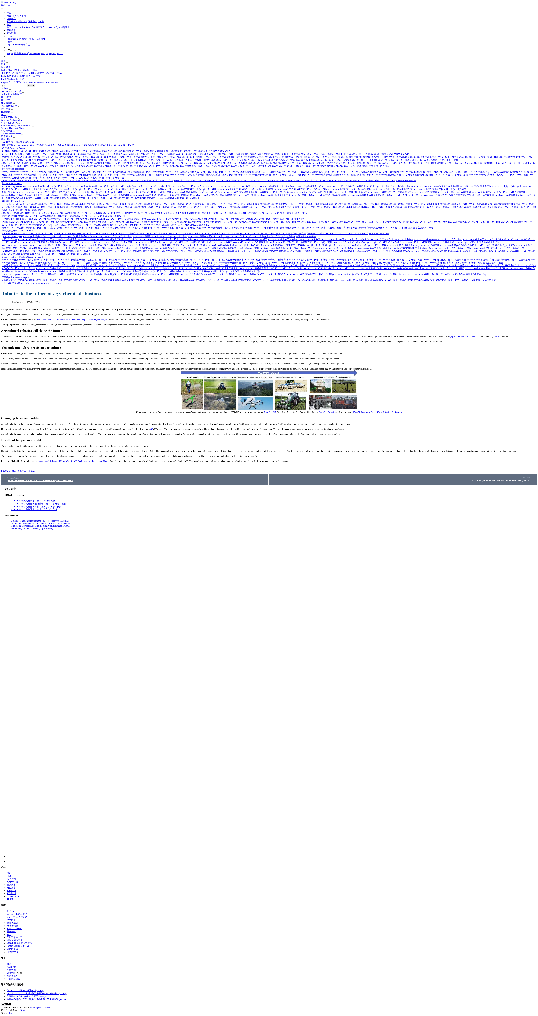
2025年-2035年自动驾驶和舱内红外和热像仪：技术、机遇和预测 (50, 242)
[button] (9, 12)
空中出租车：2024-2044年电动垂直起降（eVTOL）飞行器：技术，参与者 (168, 186)
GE (151, 429)
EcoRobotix (397, 412)
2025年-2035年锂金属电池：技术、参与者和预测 (395, 174)
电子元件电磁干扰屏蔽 (181, 160)
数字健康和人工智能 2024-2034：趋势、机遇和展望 (110, 219)
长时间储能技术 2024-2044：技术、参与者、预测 (443, 174)
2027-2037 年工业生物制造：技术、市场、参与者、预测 (381, 160)
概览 (9, 964)
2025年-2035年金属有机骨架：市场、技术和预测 (62, 166)
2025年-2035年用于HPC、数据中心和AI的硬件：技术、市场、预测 (73, 248)
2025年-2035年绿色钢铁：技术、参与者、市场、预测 (156, 207)
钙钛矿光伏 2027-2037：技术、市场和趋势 (22, 210)
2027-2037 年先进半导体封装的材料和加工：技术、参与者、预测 (166, 163)
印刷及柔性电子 (9, 117)
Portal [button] (3, 76)
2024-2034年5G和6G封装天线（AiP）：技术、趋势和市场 (149, 154)
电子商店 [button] (30, 76)
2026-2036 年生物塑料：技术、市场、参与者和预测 (207, 157)
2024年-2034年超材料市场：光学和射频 (267, 154)
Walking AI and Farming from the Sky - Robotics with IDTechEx (40, 521)
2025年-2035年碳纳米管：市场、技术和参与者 (256, 157)
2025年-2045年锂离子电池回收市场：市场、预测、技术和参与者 (33, 163)
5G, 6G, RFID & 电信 (11, 91)
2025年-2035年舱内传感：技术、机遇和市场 (173, 248)
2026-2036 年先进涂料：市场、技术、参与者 (118, 157)
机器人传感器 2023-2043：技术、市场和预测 (410, 242)
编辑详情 (26, 39)
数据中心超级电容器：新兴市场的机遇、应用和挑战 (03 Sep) (36, 999)
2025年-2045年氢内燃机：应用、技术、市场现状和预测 (257, 207)
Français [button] (39, 82)
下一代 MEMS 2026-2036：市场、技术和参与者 (331, 248)
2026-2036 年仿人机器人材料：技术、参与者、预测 (386, 163)
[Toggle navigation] (2, 8)
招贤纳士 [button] (59, 73)
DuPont (461, 336)
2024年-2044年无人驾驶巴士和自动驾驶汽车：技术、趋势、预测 (224, 195)
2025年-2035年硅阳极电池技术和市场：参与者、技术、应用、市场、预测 (37, 180)
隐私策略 (11, 973)
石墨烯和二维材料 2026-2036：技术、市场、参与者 (218, 160)
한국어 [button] (19, 82)
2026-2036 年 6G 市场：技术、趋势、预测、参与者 (95, 154)
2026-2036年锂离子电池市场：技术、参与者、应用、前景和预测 (275, 174)
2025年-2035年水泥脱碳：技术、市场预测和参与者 (414, 204)
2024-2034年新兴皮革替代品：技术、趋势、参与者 (144, 160)
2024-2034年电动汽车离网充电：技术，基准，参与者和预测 (441, 192)
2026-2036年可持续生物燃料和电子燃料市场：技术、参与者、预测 (200, 213)
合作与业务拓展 (70, 145)
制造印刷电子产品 (297, 233)
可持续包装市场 (177, 271)
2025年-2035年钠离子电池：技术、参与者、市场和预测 (101, 180)
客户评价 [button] (20, 73)
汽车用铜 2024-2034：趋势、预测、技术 (478, 157)
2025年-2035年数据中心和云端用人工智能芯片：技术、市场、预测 (114, 245)
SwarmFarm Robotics (380, 412)
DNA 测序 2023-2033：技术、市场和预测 (156, 219)
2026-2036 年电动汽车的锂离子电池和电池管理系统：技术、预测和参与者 (206, 174)
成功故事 (29, 142)
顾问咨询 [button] (5, 67)
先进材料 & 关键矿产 (11, 94)
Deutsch (36, 53)
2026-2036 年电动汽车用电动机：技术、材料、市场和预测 (245, 189)
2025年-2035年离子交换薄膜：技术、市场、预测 (434, 160)
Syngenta (453, 336)
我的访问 (16, 39)
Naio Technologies (361, 412)
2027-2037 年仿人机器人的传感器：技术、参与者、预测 (360, 242)
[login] (11, 1013)
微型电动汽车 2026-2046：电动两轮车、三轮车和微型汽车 (382, 192)
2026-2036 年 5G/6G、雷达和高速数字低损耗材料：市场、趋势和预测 (212, 154)
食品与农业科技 (9, 106)
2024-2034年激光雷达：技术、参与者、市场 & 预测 (226, 227)
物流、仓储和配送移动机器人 (198, 242)
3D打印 (4, 88)
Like (20, 471)
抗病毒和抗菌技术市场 (22, 219)
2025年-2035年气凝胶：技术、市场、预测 (161, 157)
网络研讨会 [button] (6, 70)
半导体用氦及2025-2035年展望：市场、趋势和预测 (329, 160)
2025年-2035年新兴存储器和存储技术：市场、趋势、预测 (468, 245)
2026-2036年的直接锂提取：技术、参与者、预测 (94, 160)
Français (44, 53)
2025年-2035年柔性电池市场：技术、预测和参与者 (144, 174)
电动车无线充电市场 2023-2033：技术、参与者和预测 (152, 198)
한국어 (24, 53)
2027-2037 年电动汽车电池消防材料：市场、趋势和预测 (440, 189)
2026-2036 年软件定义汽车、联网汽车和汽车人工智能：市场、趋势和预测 (457, 195)
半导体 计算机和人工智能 (19, 943)
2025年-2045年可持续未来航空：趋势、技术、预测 (164, 225)
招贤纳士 (65, 27)
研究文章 (22, 21)
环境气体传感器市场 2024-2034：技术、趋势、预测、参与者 (297, 259)
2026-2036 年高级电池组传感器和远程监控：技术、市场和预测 (133, 172)
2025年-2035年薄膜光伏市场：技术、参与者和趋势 (465, 204)
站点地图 (11, 970)
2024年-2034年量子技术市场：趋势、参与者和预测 (270, 236)
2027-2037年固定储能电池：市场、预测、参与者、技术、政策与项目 (433, 172)
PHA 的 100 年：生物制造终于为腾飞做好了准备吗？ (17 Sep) (37, 993)
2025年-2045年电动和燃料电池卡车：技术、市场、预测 (127, 189)
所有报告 (5, 139)
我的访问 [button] (11, 76)
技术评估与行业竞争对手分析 (47, 145)
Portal (9, 39)
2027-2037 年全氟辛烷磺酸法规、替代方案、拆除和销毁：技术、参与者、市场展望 (66, 216)
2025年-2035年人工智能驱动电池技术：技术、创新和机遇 (252, 172)
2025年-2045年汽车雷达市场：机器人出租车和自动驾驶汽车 (47, 239)
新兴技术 (11, 884)
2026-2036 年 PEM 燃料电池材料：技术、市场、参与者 (440, 163)
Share (32, 471)
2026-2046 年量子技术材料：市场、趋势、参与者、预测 (494, 163)
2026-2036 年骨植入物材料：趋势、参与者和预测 (223, 163)
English (10, 53)
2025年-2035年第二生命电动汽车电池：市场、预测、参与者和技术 (93, 177)
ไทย (31, 53)
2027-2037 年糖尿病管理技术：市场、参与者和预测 (59, 219)
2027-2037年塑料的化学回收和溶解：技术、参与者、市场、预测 (311, 157)
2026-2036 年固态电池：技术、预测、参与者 (151, 180)
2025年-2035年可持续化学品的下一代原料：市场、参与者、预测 (425, 207)
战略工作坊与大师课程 (122, 145)
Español (52, 53)
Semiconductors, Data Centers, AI (16, 126)
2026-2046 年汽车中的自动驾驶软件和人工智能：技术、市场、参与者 (111, 239)
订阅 (14, 15)
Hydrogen (5, 112)
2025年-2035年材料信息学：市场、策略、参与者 (283, 248)
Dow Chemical (472, 336)
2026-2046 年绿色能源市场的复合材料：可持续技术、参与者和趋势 (376, 157)
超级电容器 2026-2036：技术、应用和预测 (194, 180)
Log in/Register (13, 44)
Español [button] (46, 82)
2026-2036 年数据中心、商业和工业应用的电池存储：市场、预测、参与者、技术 (302, 245)
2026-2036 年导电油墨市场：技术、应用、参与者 (434, 157)
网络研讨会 (12, 21)
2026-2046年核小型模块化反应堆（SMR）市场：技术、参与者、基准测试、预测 (496, 207)
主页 (3, 283)
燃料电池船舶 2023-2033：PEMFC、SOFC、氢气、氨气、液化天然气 (35, 192)
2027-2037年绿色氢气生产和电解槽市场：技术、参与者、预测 (99, 207)
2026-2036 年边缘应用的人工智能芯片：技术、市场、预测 (176, 245)
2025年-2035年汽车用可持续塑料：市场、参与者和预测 (299, 166)
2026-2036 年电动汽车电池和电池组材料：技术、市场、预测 (278, 163)
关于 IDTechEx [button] (8, 73)
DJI (274, 412)
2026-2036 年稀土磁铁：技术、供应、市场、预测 (198, 166)
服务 (4, 145)
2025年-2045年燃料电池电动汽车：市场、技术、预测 (96, 192)
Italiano (60, 53)
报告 (9, 15)
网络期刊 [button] (26, 70)
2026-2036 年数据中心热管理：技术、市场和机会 (261, 274)
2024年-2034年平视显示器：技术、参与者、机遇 (196, 192)
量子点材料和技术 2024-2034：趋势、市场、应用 (150, 166)
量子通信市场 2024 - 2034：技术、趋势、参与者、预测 (314, 154)
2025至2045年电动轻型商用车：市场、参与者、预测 (191, 189)
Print (3, 471)
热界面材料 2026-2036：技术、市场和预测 (347, 166)
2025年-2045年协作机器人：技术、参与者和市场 (345, 239)
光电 (3, 114)
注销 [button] (37, 76)
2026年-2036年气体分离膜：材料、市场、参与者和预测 (40, 207)
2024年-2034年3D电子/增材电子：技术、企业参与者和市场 (78, 151)
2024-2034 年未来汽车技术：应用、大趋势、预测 (147, 192)
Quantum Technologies (11, 120)
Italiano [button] (54, 82)
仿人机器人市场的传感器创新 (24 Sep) (25, 990)
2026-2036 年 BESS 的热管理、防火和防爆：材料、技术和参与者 (363, 180)
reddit (27, 471)
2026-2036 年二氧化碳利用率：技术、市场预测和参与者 (361, 204)
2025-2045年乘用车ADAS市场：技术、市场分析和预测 (498, 192)
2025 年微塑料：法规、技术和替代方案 (218, 268)
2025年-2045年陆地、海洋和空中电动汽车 (392, 189)
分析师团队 (36, 27)
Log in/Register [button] (8, 79)
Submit (31, 86)
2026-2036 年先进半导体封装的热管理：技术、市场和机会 (462, 251)
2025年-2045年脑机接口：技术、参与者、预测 (140, 259)
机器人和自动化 (9, 123)
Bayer (496, 336)
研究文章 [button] (17, 70)
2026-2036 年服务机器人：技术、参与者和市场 (456, 242)
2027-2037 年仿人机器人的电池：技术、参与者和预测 (372, 172)
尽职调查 (92, 145)
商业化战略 (26, 145)
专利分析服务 (104, 145)
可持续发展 (6, 131)
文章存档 (11, 890)
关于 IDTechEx (14, 27)
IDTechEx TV (13, 896)
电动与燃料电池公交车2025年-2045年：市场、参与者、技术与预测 (66, 189)
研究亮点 (14, 283)
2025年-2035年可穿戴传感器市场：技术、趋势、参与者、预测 (452, 262)
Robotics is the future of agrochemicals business (40, 283)
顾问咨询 (21, 15)
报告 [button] (3, 61)
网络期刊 (32, 21)
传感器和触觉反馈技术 (18, 946)
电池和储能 (6, 97)
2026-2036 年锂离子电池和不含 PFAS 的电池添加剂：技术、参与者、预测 (59, 157)
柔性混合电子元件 (235, 233)
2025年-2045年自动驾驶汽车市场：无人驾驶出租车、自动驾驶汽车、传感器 (288, 186)
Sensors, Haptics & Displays (13, 128)
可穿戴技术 (6, 136)
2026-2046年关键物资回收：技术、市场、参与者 (46, 160)
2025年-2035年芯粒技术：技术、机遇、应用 (365, 245)
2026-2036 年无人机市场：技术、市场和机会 (391, 239)
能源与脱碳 (6, 103)
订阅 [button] (3, 64)
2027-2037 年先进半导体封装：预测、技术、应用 (31, 227)
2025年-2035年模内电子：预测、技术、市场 (266, 233)
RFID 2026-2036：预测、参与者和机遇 (360, 154)
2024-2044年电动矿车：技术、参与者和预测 (349, 189)
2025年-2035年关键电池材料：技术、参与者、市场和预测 (42, 174)
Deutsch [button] (31, 82)
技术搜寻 (82, 145)
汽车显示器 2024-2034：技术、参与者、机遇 (77, 227)
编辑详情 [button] (20, 76)
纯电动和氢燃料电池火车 (403, 186)
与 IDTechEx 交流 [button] (45, 73)
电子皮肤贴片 (184, 219)
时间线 (41, 21)
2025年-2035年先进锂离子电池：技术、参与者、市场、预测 (194, 172)
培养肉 (21, 216)
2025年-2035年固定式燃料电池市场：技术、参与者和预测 (74, 213)
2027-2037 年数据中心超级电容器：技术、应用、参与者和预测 (247, 180)
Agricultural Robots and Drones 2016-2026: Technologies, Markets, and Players (71, 319)
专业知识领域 (18, 142)
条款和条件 (12, 975)
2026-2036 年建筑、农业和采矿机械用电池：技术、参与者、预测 (313, 172)
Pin (23, 471)
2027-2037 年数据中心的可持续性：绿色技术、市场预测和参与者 (135, 213)
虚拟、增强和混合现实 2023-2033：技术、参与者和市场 (385, 280)
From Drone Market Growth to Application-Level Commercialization (41, 523)
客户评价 (26, 27)
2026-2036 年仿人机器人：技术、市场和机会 (485, 239)
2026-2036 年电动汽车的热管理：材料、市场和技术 (36, 198)
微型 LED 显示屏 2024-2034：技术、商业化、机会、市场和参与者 (324, 227)
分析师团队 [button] (31, 73)
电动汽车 (5, 100)
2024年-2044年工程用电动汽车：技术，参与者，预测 (301, 189)
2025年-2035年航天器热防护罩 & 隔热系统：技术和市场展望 (274, 160)
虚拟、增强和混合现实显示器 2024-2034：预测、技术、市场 (193, 259)
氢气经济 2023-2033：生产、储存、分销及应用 (206, 207)
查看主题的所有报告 (221, 151)
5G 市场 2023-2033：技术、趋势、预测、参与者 (46, 154)
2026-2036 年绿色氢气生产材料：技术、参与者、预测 (334, 163)
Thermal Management (11, 134)
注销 (43, 39)
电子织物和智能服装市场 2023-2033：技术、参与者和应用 (255, 280)
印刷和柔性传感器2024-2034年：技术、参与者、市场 (333, 233)
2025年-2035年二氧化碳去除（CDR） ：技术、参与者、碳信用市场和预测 (296, 204)
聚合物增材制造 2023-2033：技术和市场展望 (188, 151)
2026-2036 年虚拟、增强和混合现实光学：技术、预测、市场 (328, 280)
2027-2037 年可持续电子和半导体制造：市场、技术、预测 (362, 251)
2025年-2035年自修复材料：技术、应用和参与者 (247, 166)
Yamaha (267, 412)
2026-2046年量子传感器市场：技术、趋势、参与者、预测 (216, 236)
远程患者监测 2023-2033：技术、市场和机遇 (262, 219)
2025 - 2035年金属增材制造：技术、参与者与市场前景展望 (137, 151)
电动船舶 (159, 189)
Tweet (15, 471)
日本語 (17, 53)
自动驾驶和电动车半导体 (335, 195)
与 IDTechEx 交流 (51, 27)
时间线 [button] (35, 70)
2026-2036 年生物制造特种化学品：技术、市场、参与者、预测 (102, 204)
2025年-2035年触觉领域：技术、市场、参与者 (351, 259)
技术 (8, 283)
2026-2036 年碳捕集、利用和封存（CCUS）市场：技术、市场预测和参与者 (222, 204)
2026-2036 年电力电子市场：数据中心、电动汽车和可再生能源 (161, 195)
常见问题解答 (13, 978)
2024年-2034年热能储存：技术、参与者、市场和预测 (304, 180)
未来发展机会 (13, 145)
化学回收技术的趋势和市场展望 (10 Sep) (26, 996)
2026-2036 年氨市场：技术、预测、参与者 (49, 204)
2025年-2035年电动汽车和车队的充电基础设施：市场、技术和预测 (449, 186)
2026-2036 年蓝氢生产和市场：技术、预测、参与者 (158, 204)
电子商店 (36, 39)
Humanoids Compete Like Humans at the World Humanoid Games (40, 526)
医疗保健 (5, 109)
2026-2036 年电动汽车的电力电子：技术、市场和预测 (103, 195)
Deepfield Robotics (327, 412)
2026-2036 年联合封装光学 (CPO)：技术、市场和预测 (126, 227)
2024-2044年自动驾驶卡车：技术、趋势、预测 (228, 186)
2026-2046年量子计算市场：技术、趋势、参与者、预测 (160, 236)
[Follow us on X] (272, 671)
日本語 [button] (11, 82)
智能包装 (384, 154)
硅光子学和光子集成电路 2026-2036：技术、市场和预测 (385, 227)
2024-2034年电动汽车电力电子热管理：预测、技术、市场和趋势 (94, 198)
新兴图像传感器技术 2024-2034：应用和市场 (245, 259)
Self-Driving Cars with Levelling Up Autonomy (32, 528)
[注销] (22, 1010)
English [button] (4, 82)
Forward (9, 471)
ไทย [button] (25, 82)
